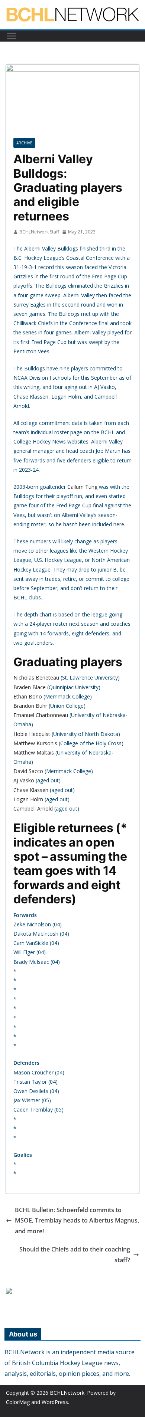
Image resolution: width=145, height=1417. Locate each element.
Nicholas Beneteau (36, 677)
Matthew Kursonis (35, 743)
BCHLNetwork (67, 1392)
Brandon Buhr (30, 705)
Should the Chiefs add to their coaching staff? (74, 1254)
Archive (24, 142)
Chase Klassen (30, 789)
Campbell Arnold (33, 808)
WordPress (55, 1401)
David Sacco (28, 771)
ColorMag (18, 1401)
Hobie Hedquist (31, 733)
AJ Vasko (23, 780)
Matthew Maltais (33, 752)
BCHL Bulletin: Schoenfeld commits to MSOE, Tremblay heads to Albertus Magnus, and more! (77, 1221)
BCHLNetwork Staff (39, 232)
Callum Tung (82, 486)
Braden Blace (29, 687)
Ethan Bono (27, 696)
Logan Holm (28, 799)
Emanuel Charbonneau (40, 715)
